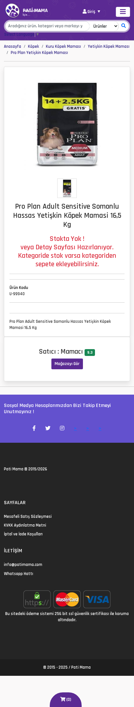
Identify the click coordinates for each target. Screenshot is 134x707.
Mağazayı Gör (67, 364)
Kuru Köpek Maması (63, 46)
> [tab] (75, 428)
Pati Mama (13, 469)
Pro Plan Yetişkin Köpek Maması (39, 52)
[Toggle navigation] (123, 12)
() (68, 699)
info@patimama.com (23, 564)
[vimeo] (37, 483)
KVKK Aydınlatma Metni (25, 525)
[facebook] (14, 483)
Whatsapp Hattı (18, 573)
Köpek (33, 46)
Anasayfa (12, 46)
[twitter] (6, 483)
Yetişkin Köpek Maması (108, 46)
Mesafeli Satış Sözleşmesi (28, 516)
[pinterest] (29, 483)
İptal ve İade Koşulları (23, 534)
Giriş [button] (91, 12)
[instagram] (22, 483)
